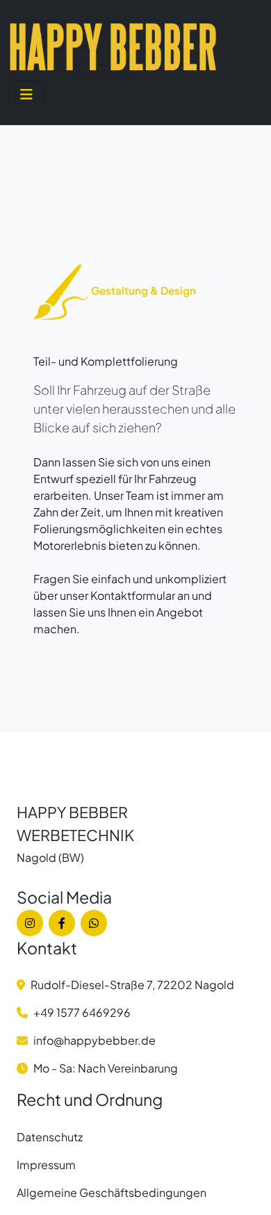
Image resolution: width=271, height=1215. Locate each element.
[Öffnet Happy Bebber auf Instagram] (30, 923)
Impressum (46, 1164)
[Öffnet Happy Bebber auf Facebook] (62, 923)
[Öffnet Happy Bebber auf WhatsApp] (94, 923)
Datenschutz (50, 1137)
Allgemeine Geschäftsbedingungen (111, 1192)
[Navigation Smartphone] (26, 94)
